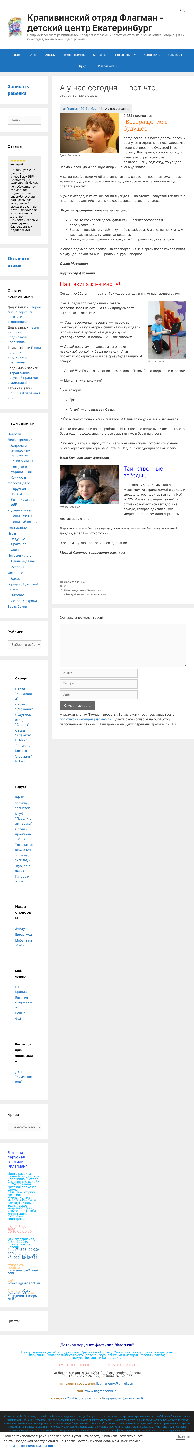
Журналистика (19, 510)
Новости (14, 434)
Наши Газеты (21, 516)
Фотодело (15, 573)
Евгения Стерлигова (23, 1002)
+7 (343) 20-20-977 (23, 1251)
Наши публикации (25, 522)
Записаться (175, 54)
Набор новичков (74, 54)
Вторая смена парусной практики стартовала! (23, 377)
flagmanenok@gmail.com (23, 1271)
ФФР (18, 1019)
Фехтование (17, 527)
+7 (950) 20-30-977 (23, 1255)
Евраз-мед (23, 934)
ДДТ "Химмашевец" (23, 1076)
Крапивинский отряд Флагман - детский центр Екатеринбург (95, 22)
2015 (67, 586)
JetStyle (21, 929)
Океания (17, 550)
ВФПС (19, 797)
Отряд (82, 66)
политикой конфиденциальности (85, 719)
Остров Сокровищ (25, 601)
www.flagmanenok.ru (24, 1283)
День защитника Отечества (82, 590)
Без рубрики (17, 606)
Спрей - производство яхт (23, 834)
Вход (182, 10)
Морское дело (19, 483)
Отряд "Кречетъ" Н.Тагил (23, 735)
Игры (12, 533)
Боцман (21, 1013)
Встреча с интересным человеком (20, 450)
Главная (16, 54)
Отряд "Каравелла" (23, 693)
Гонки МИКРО (22, 461)
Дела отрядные (74, 581)
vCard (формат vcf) (19, 1292)
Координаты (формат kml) (24, 1297)
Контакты (99, 54)
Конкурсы (18, 477)
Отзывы (50, 54)
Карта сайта (152, 54)
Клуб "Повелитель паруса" (23, 818)
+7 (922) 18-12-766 (23, 1257)
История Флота (20, 555)
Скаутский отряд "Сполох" (23, 719)
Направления (123, 54)
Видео (16, 579)
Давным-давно (23, 561)
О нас (33, 54)
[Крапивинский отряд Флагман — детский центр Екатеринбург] (15, 27)
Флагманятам (107, 66)
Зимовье (18, 595)
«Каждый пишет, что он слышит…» (87, 594)
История (17, 567)
